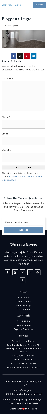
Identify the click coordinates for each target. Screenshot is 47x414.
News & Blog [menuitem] (23, 305)
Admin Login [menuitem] (35, 399)
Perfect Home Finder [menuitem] (23, 341)
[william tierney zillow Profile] (22, 280)
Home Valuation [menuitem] (23, 359)
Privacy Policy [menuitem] (20, 399)
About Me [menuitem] (23, 297)
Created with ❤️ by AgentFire (23, 409)
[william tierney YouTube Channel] (15, 272)
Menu (40, 5)
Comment (7, 78)
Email (5, 133)
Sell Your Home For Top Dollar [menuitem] (23, 367)
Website (6, 150)
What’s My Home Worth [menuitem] (23, 363)
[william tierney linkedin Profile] (30, 272)
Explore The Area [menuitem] (23, 329)
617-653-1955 (23, 390)
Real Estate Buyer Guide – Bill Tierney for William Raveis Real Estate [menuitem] (23, 348)
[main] (23, 95)
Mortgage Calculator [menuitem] (23, 355)
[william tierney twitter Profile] (22, 272)
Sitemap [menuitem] (7, 399)
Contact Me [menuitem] (23, 309)
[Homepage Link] (11, 5)
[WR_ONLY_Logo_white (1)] (23, 244)
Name (6, 117)
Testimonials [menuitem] (23, 301)
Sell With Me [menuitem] (23, 325)
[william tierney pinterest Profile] (37, 272)
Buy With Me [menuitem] (24, 321)
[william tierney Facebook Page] (7, 272)
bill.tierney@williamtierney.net (25, 394)
